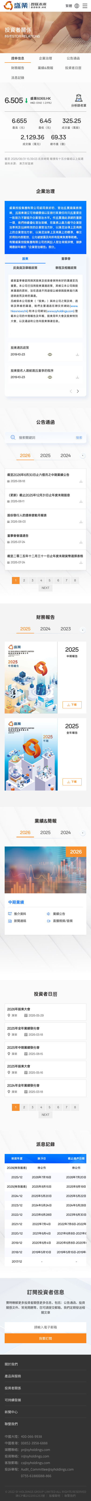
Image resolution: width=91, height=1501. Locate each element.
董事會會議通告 (17, 535)
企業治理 (45, 58)
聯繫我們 (11, 1423)
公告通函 (73, 58)
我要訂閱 (45, 1338)
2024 (66, 456)
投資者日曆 (73, 67)
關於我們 (11, 1364)
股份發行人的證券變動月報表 (27, 515)
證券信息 (17, 58)
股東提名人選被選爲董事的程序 (32, 370)
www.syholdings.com (60, 311)
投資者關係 (13, 1388)
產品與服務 (13, 1376)
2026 (25, 456)
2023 (66, 629)
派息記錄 (17, 77)
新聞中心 (11, 1411)
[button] (78, 391)
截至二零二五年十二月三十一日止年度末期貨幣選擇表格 (45, 556)
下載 (74, 704)
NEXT (45, 588)
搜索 (79, 437)
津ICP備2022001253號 (30, 1495)
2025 (45, 456)
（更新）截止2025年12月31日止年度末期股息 (38, 495)
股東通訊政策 (20, 347)
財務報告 (17, 67)
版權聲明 (54, 1495)
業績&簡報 (45, 67)
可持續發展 (13, 1399)
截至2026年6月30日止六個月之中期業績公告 (38, 475)
